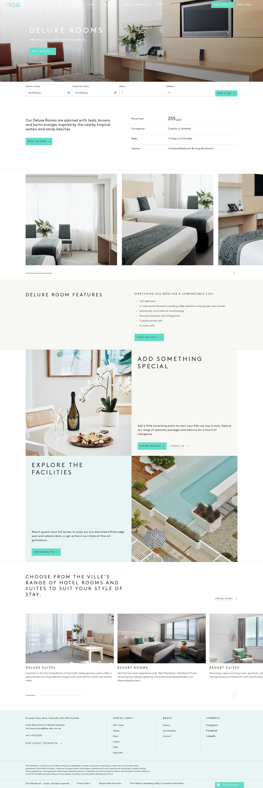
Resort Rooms (132, 668)
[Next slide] (234, 273)
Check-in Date (33, 86)
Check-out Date (80, 86)
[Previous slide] (226, 273)
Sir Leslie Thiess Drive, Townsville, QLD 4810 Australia (52, 718)
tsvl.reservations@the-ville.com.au (43, 728)
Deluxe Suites (41, 668)
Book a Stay (224, 93)
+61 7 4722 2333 (34, 735)
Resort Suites (224, 668)
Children (170, 86)
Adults (122, 86)
